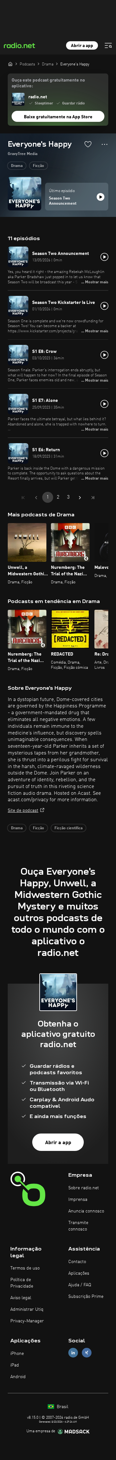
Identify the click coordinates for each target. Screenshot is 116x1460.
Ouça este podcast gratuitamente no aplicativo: (48, 83)
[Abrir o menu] (108, 45)
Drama (17, 166)
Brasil (61, 1407)
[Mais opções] (104, 144)
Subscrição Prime (85, 1296)
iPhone (17, 1353)
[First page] (23, 497)
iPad (14, 1365)
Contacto (77, 1262)
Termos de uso (25, 1268)
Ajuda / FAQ (79, 1285)
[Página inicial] (10, 63)
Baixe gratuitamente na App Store (58, 117)
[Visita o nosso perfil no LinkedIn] (73, 1352)
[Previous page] (36, 497)
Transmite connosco (78, 1226)
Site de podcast (23, 810)
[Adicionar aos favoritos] (88, 144)
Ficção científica (68, 828)
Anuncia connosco (86, 1211)
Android (18, 1377)
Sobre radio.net (83, 1188)
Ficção (38, 166)
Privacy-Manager (27, 1321)
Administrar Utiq (27, 1309)
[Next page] (80, 497)
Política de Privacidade (21, 1283)
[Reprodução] (100, 197)
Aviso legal (20, 1298)
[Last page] (93, 497)
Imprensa (77, 1199)
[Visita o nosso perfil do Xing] (86, 1352)
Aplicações (78, 1273)
